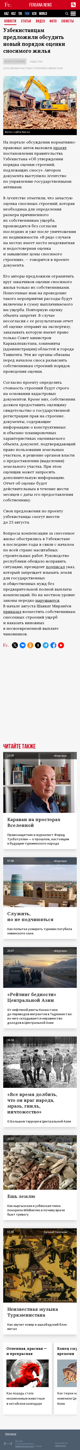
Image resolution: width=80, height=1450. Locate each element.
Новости (10, 21)
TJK (20, 13)
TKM (27, 13)
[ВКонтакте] (23, 645)
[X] (15, 645)
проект (60, 147)
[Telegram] (46, 645)
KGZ (13, 13)
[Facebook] (53, 645)
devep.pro (60, 1445)
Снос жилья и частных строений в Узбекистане (33, 68)
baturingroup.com (24, 1446)
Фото (53, 21)
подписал (55, 566)
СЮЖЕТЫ (67, 21)
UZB (34, 13)
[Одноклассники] (30, 645)
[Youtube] (61, 645)
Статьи (26, 21)
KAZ (6, 13)
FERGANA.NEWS (40, 4)
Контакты (10, 1433)
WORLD (43, 13)
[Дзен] (38, 645)
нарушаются (47, 600)
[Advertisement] (40, 699)
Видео (40, 21)
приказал (12, 611)
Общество (36, 61)
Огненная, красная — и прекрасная (26, 1351)
